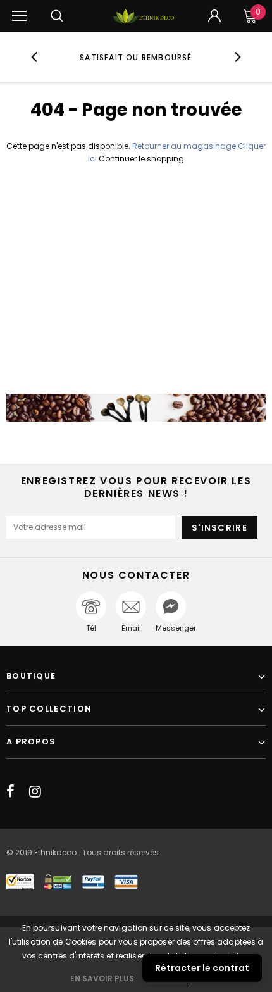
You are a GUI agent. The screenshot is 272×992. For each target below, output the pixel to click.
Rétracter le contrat (202, 968)
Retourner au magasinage (184, 146)
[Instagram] (35, 791)
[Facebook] (10, 791)
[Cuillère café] (136, 408)
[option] (136, 57)
